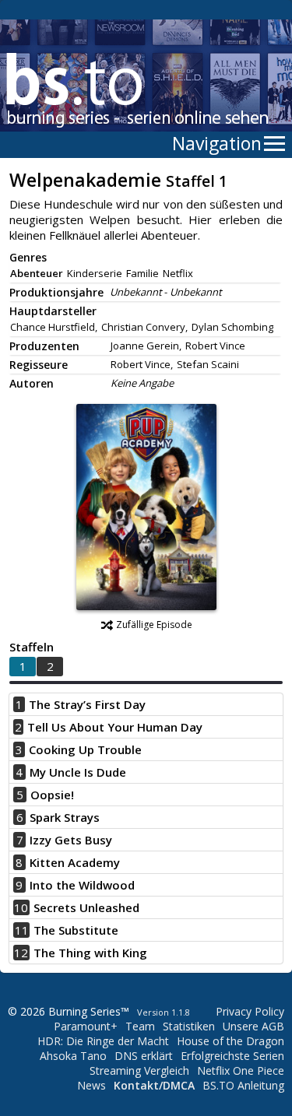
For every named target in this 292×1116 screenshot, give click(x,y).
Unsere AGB (253, 1026)
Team (140, 1026)
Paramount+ (86, 1026)
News (91, 1085)
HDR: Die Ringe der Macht (103, 1041)
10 (21, 907)
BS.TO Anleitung (243, 1085)
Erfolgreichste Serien (232, 1055)
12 (21, 952)
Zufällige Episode (154, 624)
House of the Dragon (230, 1041)
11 (22, 930)
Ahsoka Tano (73, 1055)
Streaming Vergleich (139, 1070)
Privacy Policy (250, 1011)
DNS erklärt (143, 1055)
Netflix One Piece (240, 1070)
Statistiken (189, 1026)
